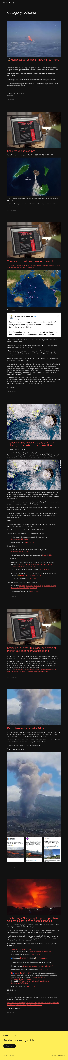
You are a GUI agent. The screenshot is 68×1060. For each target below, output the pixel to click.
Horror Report (8, 3)
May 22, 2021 (36, 954)
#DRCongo (14, 949)
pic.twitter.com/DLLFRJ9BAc (32, 575)
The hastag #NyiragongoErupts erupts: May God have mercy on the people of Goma (32, 919)
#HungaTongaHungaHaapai (34, 586)
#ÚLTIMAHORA (26, 973)
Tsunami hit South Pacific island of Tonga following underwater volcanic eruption (30, 444)
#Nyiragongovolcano (38, 977)
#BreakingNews (34, 564)
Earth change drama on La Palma (25, 728)
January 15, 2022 (29, 542)
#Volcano (14, 566)
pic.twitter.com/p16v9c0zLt (28, 588)
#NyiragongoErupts (24, 949)
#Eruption (48, 564)
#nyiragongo (28, 979)
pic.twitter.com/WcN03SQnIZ (43, 951)
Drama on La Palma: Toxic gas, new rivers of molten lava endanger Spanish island (31, 649)
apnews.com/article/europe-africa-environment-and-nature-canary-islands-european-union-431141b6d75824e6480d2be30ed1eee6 (32, 670)
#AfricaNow (23, 981)
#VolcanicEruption (44, 981)
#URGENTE (25, 958)
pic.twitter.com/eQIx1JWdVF (44, 966)
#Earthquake (15, 588)
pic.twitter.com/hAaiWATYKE (20, 552)
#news (35, 981)
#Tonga (26, 564)
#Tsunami (20, 564)
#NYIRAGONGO (42, 958)
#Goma (30, 951)
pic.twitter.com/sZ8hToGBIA (19, 539)
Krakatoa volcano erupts (21, 150)
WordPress (62, 1055)
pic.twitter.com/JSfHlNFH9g (19, 983)
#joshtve (30, 981)
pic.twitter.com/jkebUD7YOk (26, 566)
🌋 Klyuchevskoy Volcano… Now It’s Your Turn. (33, 59)
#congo (16, 973)
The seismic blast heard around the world (30, 261)
